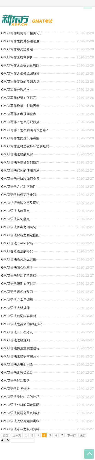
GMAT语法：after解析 (17, 243)
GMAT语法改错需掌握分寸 (20, 356)
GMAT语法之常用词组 (17, 300)
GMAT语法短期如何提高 (18, 283)
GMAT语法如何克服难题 (18, 195)
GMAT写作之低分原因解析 (20, 73)
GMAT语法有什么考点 (17, 332)
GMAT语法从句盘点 (15, 219)
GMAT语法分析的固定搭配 (20, 405)
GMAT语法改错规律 (15, 308)
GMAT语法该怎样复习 (17, 292)
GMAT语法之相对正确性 (18, 186)
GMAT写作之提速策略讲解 (20, 138)
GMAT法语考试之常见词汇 (20, 203)
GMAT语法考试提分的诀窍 (20, 162)
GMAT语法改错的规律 (17, 154)
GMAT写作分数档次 (15, 89)
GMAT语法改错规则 (15, 340)
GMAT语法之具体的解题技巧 (22, 324)
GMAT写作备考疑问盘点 (18, 114)
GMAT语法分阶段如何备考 (20, 178)
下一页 (71, 435)
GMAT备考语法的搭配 (17, 251)
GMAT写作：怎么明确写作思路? (24, 130)
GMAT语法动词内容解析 (18, 316)
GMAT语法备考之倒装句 (18, 227)
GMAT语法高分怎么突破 (18, 259)
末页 (83, 435)
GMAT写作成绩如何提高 (18, 98)
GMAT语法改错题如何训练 (20, 421)
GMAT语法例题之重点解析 (20, 413)
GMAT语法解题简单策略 (18, 275)
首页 (5, 435)
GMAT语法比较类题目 (17, 372)
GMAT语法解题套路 (15, 380)
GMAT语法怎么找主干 (17, 267)
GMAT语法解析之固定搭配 (20, 235)
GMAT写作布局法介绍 (17, 49)
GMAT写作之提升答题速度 (20, 41)
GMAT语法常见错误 (15, 388)
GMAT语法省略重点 (15, 211)
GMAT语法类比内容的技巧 (20, 397)
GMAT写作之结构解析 (17, 57)
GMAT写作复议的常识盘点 (20, 81)
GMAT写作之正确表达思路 (20, 65)
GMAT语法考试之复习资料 (20, 429)
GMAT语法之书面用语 (17, 364)
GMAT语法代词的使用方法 (20, 170)
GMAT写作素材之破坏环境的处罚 (25, 146)
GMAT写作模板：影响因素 (20, 106)
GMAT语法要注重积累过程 (20, 348)
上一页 (17, 435)
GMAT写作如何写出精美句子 (22, 33)
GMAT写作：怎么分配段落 (20, 122)
